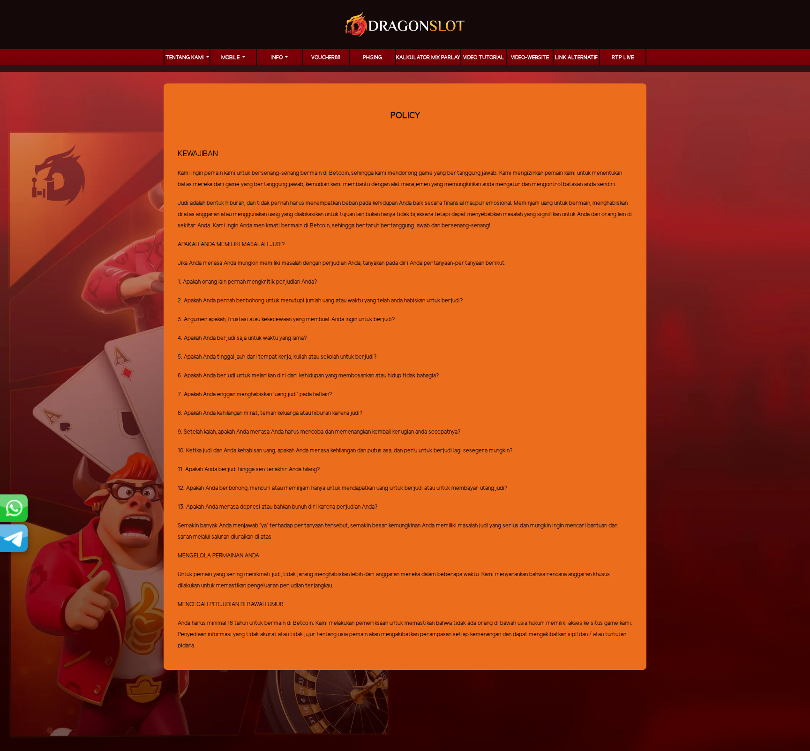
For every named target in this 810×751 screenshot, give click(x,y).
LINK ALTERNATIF (576, 57)
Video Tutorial (483, 57)
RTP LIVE (623, 57)
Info (277, 57)
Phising (372, 57)
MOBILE (231, 57)
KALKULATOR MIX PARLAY (428, 57)
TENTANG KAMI (185, 57)
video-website (530, 57)
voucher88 (325, 57)
